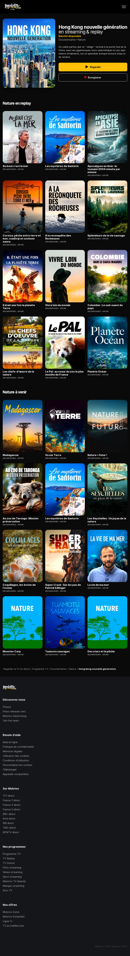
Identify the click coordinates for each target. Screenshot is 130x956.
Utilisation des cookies (16, 755)
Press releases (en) (14, 711)
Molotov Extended (13, 916)
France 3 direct (11, 804)
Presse (7, 706)
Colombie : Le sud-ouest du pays (105, 307)
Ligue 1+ (8, 921)
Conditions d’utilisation (16, 760)
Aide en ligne (10, 742)
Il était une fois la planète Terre (19, 307)
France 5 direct (11, 809)
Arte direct (9, 818)
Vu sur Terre (53, 455)
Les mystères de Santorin (62, 166)
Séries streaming (12, 872)
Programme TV (11, 853)
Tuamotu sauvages (57, 651)
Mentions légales (13, 751)
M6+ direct (9, 814)
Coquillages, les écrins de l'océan (19, 586)
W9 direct (8, 823)
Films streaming (12, 867)
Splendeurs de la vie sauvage (106, 235)
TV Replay (9, 858)
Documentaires (67, 39)
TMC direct (9, 827)
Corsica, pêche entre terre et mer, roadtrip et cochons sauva (22, 238)
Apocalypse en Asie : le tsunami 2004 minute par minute (104, 169)
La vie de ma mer (98, 584)
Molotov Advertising (14, 716)
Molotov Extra (11, 912)
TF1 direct (9, 795)
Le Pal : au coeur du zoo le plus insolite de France (64, 373)
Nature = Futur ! (97, 455)
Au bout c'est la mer (15, 166)
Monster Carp (12, 651)
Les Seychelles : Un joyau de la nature (107, 520)
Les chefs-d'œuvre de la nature (18, 373)
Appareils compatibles (16, 774)
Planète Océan (97, 371)
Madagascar (11, 455)
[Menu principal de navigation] (124, 7)
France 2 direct (11, 800)
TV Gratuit (9, 863)
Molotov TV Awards (14, 881)
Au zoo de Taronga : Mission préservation (20, 520)
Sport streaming (12, 876)
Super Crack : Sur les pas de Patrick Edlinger (63, 586)
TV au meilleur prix (13, 925)
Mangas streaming (13, 885)
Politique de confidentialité (18, 746)
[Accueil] (12, 6)
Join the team (11, 720)
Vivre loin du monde (57, 305)
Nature (82, 39)
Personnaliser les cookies (17, 765)
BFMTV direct (11, 832)
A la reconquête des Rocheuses (58, 237)
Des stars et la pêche (101, 651)
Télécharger (10, 769)
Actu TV (7, 890)
